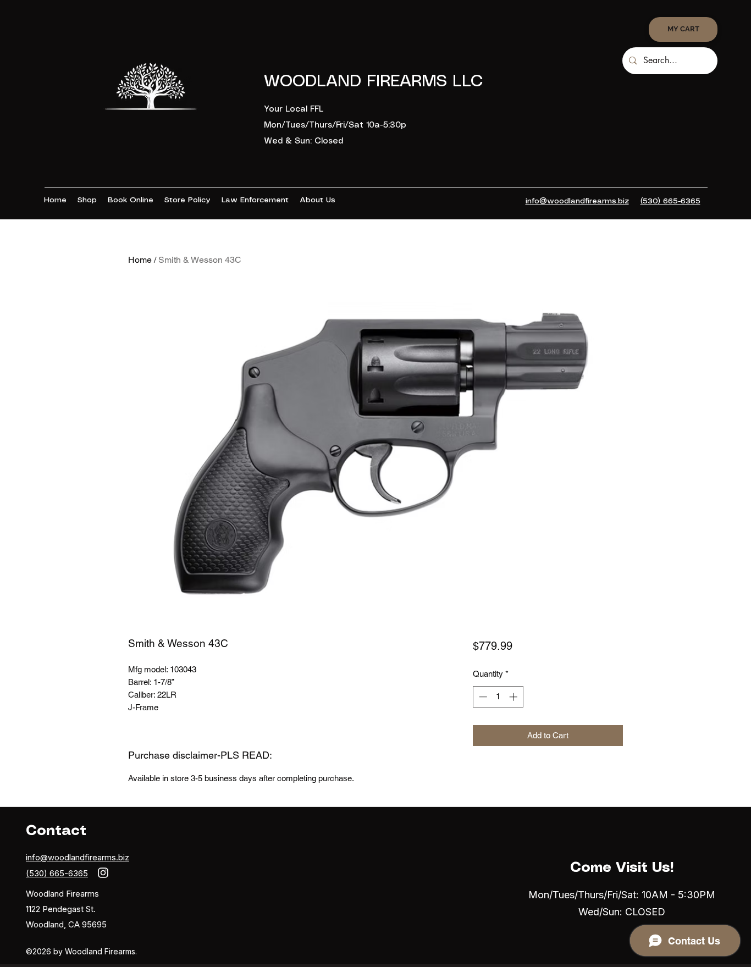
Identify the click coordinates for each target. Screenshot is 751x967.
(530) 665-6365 (57, 873)
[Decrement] (481, 697)
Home (140, 260)
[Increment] (514, 697)
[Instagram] (103, 873)
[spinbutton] (498, 697)
